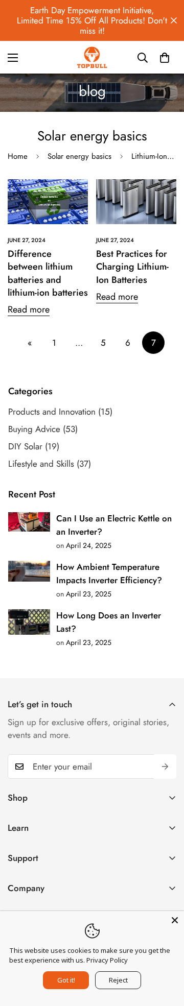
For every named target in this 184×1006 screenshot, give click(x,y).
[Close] (175, 920)
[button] (164, 57)
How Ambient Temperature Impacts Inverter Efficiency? (109, 573)
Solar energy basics (79, 156)
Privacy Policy (107, 960)
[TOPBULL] (92, 57)
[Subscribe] (165, 766)
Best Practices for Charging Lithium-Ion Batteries (132, 266)
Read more (29, 310)
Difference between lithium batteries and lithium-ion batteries (48, 273)
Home (18, 156)
